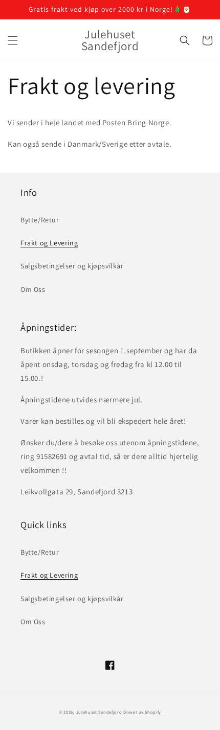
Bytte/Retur (39, 219)
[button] (13, 40)
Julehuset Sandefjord (99, 712)
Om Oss (33, 289)
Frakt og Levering (49, 242)
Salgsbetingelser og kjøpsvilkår (72, 265)
